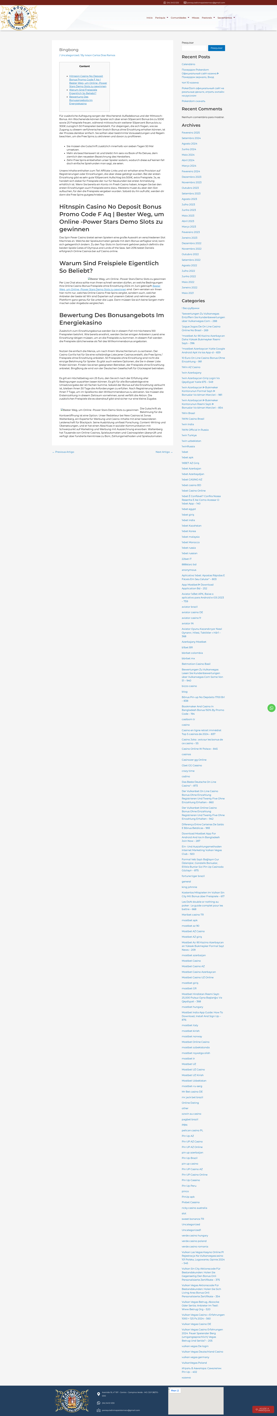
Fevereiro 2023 (191, 232)
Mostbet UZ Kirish (193, 1075)
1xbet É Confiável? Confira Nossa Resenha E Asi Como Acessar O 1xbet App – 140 (201, 500)
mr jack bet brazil (192, 1097)
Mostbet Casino (191, 960)
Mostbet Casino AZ (193, 966)
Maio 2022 (188, 282)
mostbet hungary (192, 1006)
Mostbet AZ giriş (192, 936)
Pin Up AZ (188, 1135)
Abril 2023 (188, 221)
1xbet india (188, 520)
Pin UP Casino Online (194, 1174)
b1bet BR (187, 647)
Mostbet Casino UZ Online (198, 977)
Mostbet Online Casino (195, 1041)
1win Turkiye (189, 435)
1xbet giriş (188, 514)
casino (186, 724)
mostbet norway (192, 1036)
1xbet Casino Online (194, 490)
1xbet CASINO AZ (192, 479)
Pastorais (207, 17)
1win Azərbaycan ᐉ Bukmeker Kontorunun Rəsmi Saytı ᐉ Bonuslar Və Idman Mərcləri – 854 (202, 404)
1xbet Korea (189, 531)
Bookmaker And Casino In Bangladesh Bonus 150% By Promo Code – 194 (203, 710)
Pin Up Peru (189, 1185)
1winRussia (188, 446)
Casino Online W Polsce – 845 (200, 748)
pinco (185, 1191)
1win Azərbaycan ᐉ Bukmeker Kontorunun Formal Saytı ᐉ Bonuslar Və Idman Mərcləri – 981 (202, 391)
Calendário (188, 64)
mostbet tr (188, 1058)
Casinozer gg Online (194, 759)
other (185, 1108)
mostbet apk (190, 920)
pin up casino (190, 1163)
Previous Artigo (63, 452)
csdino (186, 776)
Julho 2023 (188, 204)
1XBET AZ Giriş (190, 463)
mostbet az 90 (190, 925)
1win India (188, 424)
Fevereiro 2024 (191, 171)
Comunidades (178, 17)
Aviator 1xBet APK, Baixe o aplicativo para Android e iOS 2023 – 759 (203, 597)
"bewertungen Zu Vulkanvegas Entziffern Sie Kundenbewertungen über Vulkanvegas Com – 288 (203, 317)
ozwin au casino (191, 1113)
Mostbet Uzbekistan (194, 1080)
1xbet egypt (189, 509)
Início (150, 17)
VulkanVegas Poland (194, 1362)
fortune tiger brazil (193, 876)
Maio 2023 (188, 215)
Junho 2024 (189, 149)
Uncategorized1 (191, 1230)
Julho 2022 (188, 270)
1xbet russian (189, 553)
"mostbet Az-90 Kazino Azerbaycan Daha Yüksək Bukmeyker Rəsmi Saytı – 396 (203, 339)
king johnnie (189, 887)
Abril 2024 (188, 160)
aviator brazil (190, 606)
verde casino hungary (195, 1235)
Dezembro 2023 (191, 176)
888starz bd (189, 564)
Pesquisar (188, 42)
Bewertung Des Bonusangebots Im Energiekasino (81, 100)
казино (186, 1377)
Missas (195, 17)
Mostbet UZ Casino (193, 1069)
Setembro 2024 (191, 138)
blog (185, 691)
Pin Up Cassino (191, 1180)
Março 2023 (189, 226)
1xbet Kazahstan (191, 525)
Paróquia (160, 17)
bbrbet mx (188, 658)
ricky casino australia (194, 1207)
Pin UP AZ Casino (192, 1141)
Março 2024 (189, 165)
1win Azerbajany (191, 372)
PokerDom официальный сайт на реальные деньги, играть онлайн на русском (203, 92)
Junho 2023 (189, 210)
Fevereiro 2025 (191, 132)
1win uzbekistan (191, 440)
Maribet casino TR (193, 914)
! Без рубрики (190, 308)
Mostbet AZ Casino (193, 931)
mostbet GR (189, 988)
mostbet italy (190, 1025)
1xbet (185, 451)
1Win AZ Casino (191, 367)
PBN (184, 1124)
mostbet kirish (191, 1030)
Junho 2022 (189, 276)
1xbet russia (189, 547)
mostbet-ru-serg (192, 1086)
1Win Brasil (188, 413)
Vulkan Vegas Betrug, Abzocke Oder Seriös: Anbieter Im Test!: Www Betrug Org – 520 (200, 1305)
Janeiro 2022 (189, 287)
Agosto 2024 (189, 143)
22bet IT (187, 558)
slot (184, 1213)
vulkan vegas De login (195, 1346)
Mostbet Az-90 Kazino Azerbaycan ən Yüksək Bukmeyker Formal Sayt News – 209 (203, 946)
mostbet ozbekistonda (196, 1047)
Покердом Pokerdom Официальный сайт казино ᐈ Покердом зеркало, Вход (200, 73)
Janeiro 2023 (189, 237)
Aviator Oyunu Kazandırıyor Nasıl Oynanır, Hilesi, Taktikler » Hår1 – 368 (202, 632)
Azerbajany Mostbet (194, 641)
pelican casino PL (192, 1130)
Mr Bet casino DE (192, 1091)
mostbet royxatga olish (196, 1053)
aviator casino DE (192, 612)
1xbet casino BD (191, 485)
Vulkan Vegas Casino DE (196, 1324)
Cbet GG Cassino (192, 765)
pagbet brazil (190, 1119)
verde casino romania (195, 1246)
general (186, 881)
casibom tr (188, 719)
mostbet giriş (190, 982)
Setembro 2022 (191, 259)
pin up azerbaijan (192, 1152)
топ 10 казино (190, 82)
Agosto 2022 (189, 265)
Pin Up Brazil (190, 1158)
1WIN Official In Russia (195, 429)
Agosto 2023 (189, 199)
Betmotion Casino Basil (196, 663)
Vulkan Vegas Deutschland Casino (202, 1351)
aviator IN (188, 623)
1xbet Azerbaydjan (193, 474)
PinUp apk (188, 1196)
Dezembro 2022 (191, 243)
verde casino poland (194, 1241)
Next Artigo (164, 452)
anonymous (189, 569)
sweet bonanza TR (193, 1218)
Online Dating (190, 1102)
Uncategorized (70, 55)
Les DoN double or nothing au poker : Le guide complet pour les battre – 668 (202, 905)
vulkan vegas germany (195, 1357)
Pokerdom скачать (193, 101)
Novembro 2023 (192, 182)
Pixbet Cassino (191, 1202)
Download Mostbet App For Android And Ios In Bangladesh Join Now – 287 (201, 837)
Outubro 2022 (190, 254)
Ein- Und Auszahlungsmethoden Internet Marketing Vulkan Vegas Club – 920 (202, 850)
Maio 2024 (188, 154)
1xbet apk (187, 457)
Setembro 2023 (191, 193)
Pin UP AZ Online (192, 1147)
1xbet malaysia (191, 536)
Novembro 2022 (192, 248)
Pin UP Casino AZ (192, 1169)
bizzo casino (189, 686)
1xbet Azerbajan (191, 468)
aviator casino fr (191, 617)
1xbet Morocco (191, 542)
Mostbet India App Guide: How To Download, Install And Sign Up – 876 (202, 1016)
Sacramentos (225, 17)
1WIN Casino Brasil (193, 418)
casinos (186, 754)
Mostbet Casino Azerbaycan (199, 971)
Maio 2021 (188, 293)
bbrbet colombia (192, 652)
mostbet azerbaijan (194, 955)
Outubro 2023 (190, 187)
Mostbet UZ (189, 1064)
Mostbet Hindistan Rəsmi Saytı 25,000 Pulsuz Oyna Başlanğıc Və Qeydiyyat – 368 (202, 998)
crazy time (188, 770)
